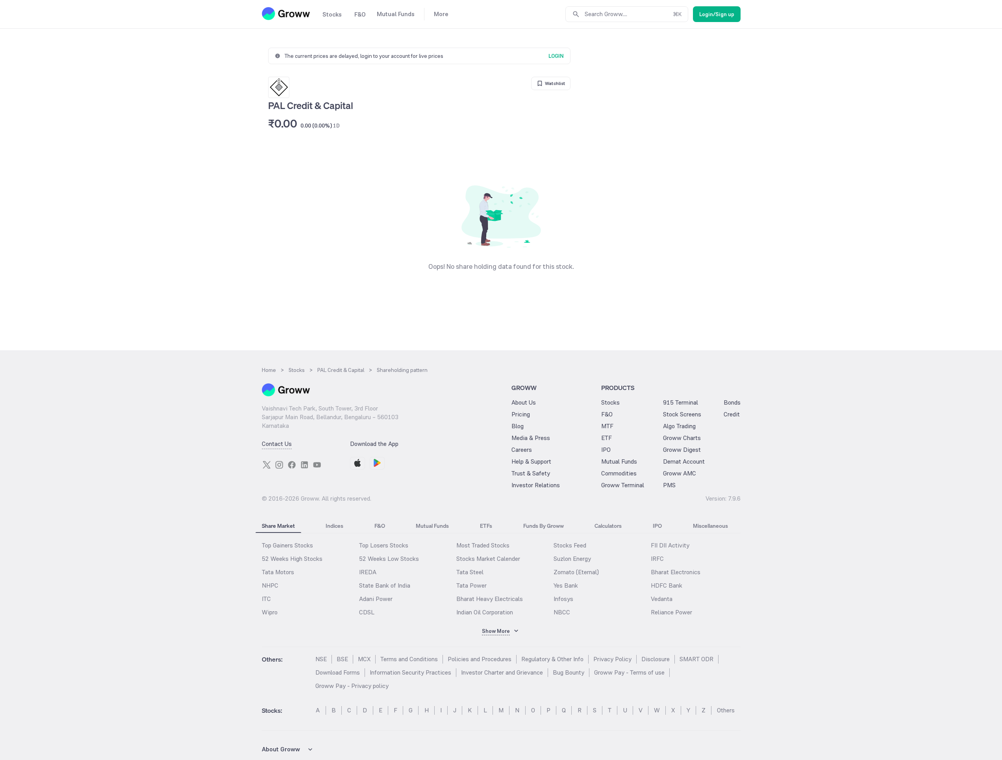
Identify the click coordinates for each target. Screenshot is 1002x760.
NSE (321, 659)
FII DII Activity (670, 545)
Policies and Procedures (479, 659)
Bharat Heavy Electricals (489, 599)
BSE (342, 659)
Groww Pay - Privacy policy (352, 686)
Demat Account (684, 461)
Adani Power (376, 599)
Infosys (563, 599)
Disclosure (655, 659)
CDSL (366, 612)
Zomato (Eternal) (576, 572)
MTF (607, 426)
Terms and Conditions (409, 659)
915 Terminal (680, 402)
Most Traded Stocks (482, 545)
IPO (606, 450)
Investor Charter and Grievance (502, 672)
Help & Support (531, 461)
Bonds (732, 402)
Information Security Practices (410, 672)
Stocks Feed (570, 545)
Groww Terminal (622, 485)
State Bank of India (384, 585)
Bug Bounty (568, 672)
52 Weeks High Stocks (292, 559)
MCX (364, 659)
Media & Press (530, 438)
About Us (523, 402)
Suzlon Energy (572, 559)
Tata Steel (469, 572)
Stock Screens (682, 414)
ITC (266, 599)
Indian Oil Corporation (484, 612)
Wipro (270, 612)
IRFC (657, 559)
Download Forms (337, 672)
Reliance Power (671, 612)
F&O (607, 414)
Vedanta (661, 599)
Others (726, 710)
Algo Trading (679, 426)
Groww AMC (679, 473)
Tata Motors (278, 572)
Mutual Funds (619, 461)
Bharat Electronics (675, 572)
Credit (732, 414)
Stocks (610, 402)
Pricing (520, 414)
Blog (517, 426)
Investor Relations (535, 485)
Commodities (619, 473)
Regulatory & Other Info (552, 659)
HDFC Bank (666, 585)
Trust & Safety (530, 473)
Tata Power (471, 585)
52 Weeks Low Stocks (389, 559)
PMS (669, 485)
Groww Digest (682, 450)
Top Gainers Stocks (287, 545)
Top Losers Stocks (383, 545)
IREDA (367, 572)
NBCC (562, 612)
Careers (521, 450)
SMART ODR (696, 659)
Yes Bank (566, 585)
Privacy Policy (612, 659)
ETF (606, 438)
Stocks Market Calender (488, 559)
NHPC (270, 585)
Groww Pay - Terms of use (629, 672)
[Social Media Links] (266, 465)
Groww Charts (682, 438)
